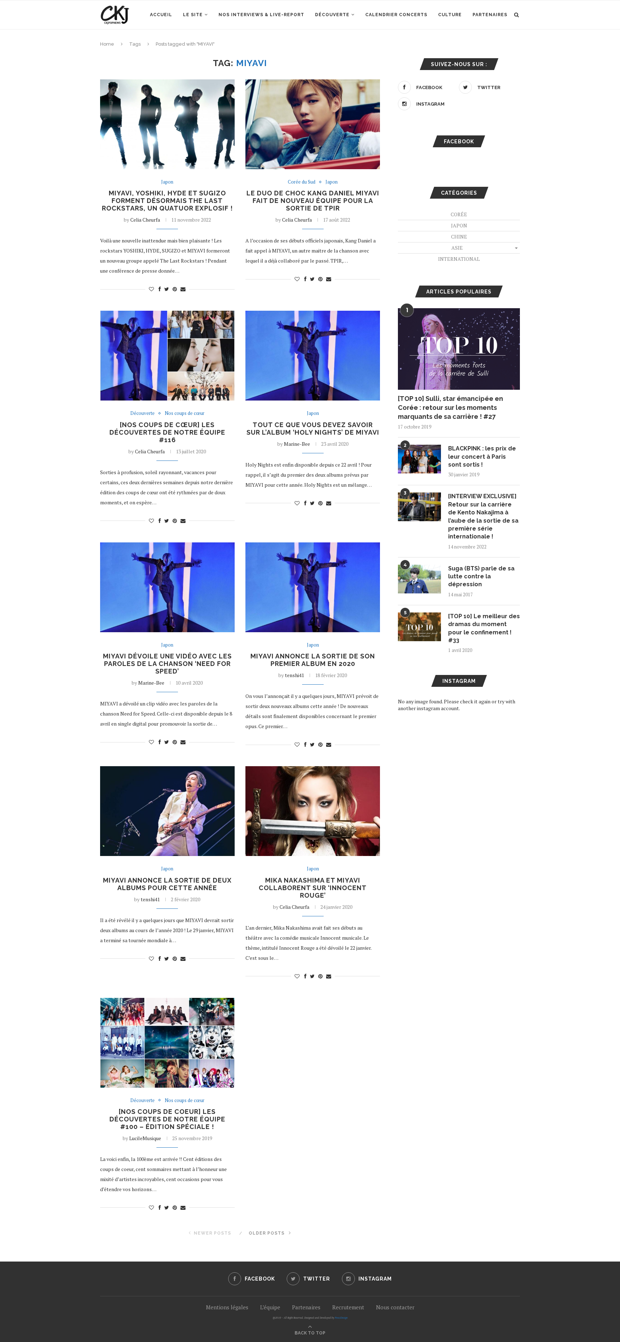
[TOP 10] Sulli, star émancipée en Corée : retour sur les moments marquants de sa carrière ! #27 (450, 407)
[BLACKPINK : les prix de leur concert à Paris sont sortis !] (419, 459)
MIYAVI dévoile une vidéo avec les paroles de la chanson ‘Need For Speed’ (167, 663)
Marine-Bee (297, 443)
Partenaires (490, 14)
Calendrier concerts (396, 14)
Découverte (332, 14)
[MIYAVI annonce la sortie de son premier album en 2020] (312, 587)
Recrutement (348, 1307)
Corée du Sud (301, 182)
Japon (167, 182)
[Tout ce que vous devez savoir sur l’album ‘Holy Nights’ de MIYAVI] (312, 356)
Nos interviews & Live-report (261, 14)
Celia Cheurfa (145, 219)
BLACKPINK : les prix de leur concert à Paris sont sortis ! (482, 456)
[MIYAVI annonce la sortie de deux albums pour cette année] (167, 811)
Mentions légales (227, 1307)
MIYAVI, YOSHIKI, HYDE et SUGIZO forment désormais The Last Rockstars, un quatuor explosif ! (167, 200)
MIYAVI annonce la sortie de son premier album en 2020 (312, 659)
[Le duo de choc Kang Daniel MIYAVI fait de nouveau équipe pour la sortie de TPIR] (312, 124)
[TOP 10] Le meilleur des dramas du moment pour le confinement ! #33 (484, 628)
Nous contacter (395, 1307)
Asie (457, 247)
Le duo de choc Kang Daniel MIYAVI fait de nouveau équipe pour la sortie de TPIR (312, 200)
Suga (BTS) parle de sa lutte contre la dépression (481, 576)
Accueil (161, 14)
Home (107, 44)
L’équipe (270, 1307)
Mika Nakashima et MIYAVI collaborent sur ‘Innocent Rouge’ (313, 887)
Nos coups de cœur (185, 413)
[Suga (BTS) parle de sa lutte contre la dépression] (419, 579)
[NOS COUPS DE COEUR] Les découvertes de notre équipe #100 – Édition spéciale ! (167, 1119)
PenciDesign (341, 1317)
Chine (459, 236)
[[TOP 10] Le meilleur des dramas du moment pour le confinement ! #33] (419, 626)
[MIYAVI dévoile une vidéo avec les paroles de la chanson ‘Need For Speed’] (167, 587)
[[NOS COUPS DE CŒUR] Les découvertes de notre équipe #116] (167, 356)
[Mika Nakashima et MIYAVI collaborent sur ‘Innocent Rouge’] (312, 811)
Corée (459, 214)
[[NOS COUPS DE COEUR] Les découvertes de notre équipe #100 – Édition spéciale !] (167, 1043)
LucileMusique (145, 1138)
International (459, 258)
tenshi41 (294, 675)
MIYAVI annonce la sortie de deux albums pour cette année (167, 884)
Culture (450, 14)
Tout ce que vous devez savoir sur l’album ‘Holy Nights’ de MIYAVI (312, 428)
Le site (193, 14)
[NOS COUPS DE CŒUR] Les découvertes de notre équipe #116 (167, 432)
